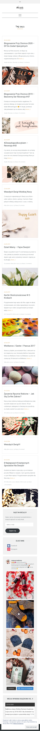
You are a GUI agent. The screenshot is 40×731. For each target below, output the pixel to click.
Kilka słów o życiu (8, 205)
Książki (5, 113)
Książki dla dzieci (8, 62)
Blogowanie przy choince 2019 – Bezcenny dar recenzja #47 (19, 95)
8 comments (22, 413)
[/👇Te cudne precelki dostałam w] (20, 585)
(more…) (21, 58)
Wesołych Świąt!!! (12, 444)
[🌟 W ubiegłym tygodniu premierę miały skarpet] (20, 614)
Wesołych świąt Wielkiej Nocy (18, 192)
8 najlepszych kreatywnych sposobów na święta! (16, 464)
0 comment (21, 205)
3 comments (29, 263)
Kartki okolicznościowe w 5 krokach (17, 296)
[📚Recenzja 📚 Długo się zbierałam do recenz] (20, 671)
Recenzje (15, 62)
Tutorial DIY (9, 314)
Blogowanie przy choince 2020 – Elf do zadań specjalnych (19, 44)
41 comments (22, 113)
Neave (21, 62)
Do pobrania (7, 263)
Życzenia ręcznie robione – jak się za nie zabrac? (19, 395)
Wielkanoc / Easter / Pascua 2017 (19, 346)
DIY (5, 314)
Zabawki (17, 482)
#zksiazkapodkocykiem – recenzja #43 (16, 144)
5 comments (26, 62)
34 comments (22, 162)
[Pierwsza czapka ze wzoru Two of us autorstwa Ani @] (20, 643)
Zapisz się (12, 531)
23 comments (8, 484)
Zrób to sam (15, 314)
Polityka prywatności (18, 723)
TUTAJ (32, 714)
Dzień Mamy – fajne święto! (17, 247)
